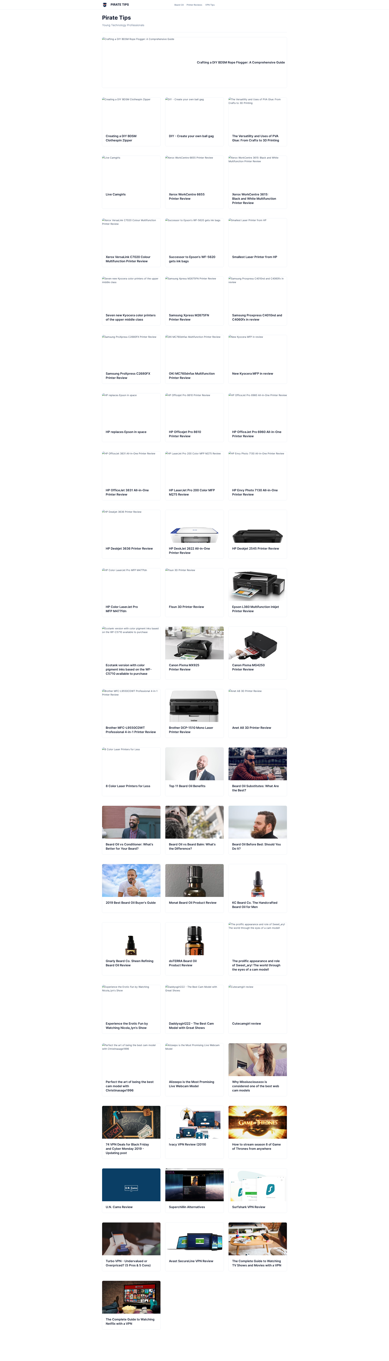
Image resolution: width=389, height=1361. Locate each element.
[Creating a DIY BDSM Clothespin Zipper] (131, 121)
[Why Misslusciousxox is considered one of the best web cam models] (258, 1069)
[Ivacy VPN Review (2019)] (194, 1132)
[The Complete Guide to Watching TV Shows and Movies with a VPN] (258, 1247)
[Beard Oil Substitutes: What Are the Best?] (258, 771)
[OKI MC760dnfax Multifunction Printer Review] (194, 359)
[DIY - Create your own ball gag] (194, 121)
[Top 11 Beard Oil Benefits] (194, 771)
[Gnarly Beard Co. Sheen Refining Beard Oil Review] (131, 948)
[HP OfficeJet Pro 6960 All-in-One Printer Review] (258, 417)
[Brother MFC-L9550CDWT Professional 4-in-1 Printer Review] (131, 713)
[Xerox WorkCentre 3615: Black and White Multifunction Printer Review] (258, 182)
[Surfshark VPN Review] (258, 1190)
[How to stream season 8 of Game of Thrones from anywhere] (258, 1132)
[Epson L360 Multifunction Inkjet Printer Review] (258, 592)
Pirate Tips (119, 4)
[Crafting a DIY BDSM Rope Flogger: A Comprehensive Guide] (194, 62)
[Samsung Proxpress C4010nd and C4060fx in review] (258, 301)
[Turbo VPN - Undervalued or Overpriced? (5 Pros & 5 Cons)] (131, 1247)
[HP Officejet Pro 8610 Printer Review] (194, 417)
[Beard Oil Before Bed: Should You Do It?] (258, 830)
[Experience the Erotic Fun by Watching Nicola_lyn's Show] (131, 1009)
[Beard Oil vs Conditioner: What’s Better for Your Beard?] (131, 830)
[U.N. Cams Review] (131, 1190)
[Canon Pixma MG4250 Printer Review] (258, 653)
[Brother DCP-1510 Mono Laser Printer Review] (194, 713)
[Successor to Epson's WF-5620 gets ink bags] (194, 242)
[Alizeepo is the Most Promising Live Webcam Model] (194, 1069)
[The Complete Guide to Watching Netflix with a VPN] (131, 1305)
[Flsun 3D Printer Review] (194, 592)
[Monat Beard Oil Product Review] (194, 888)
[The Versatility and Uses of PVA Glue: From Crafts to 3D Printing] (258, 121)
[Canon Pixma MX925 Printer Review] (194, 653)
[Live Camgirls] (131, 182)
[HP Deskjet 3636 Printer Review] (131, 534)
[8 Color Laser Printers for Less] (131, 771)
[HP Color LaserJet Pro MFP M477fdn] (131, 592)
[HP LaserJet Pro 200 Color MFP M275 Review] (194, 476)
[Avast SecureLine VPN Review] (194, 1247)
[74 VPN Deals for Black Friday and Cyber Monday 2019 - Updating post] (131, 1132)
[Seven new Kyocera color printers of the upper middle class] (131, 301)
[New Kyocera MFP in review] (258, 359)
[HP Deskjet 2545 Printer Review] (258, 534)
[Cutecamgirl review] (258, 1009)
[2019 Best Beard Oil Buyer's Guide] (131, 888)
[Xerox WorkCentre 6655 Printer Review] (194, 182)
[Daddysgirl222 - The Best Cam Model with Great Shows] (194, 1009)
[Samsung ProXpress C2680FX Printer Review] (131, 359)
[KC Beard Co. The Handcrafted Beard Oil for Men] (258, 888)
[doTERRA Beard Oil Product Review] (194, 948)
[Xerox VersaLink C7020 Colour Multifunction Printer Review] (131, 242)
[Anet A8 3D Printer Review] (258, 713)
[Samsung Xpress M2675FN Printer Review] (194, 301)
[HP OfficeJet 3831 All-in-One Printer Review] (131, 476)
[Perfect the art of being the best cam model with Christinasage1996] (131, 1069)
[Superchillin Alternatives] (194, 1190)
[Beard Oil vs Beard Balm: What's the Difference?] (194, 830)
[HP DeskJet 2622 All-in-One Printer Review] (194, 534)
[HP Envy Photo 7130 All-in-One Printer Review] (258, 476)
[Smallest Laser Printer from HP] (258, 242)
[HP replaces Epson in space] (131, 417)
